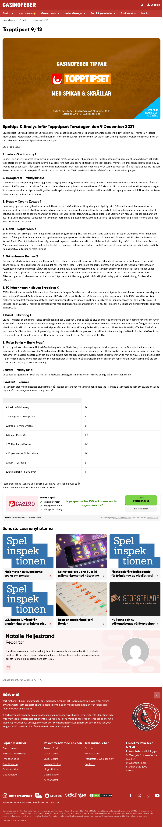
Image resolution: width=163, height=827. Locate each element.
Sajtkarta (90, 764)
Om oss (89, 748)
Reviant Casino (52, 748)
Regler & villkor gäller (122, 517)
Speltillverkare (10, 764)
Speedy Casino (52, 764)
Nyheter (24, 20)
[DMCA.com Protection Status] (101, 795)
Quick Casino (51, 759)
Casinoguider (10, 775)
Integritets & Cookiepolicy (99, 759)
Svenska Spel (141, 499)
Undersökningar (74, 13)
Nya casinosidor (11, 759)
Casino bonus (48, 13)
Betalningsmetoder (102, 13)
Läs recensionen (141, 509)
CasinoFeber (9, 20)
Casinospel (127, 13)
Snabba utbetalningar (15, 754)
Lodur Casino (51, 754)
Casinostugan (51, 775)
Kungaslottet (51, 780)
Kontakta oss (92, 754)
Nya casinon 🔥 (27, 13)
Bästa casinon (10, 748)
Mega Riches (51, 769)
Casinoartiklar (10, 769)
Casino (6, 13)
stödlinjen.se (152, 517)
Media (144, 13)
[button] (157, 695)
